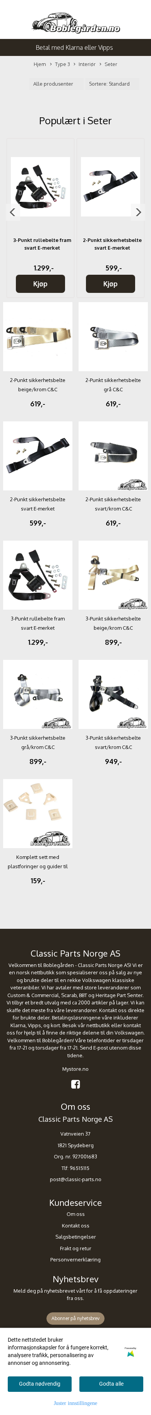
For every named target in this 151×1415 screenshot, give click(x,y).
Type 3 (62, 64)
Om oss (76, 1214)
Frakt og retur (75, 1248)
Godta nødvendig (39, 1384)
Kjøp (40, 283)
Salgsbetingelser (75, 1237)
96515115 (79, 1168)
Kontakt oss (75, 1225)
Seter (111, 64)
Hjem (40, 64)
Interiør (87, 64)
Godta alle (111, 1384)
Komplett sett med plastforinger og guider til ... (38, 866)
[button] (13, 212)
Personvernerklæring (75, 1259)
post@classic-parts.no (75, 1179)
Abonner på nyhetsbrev (75, 1318)
